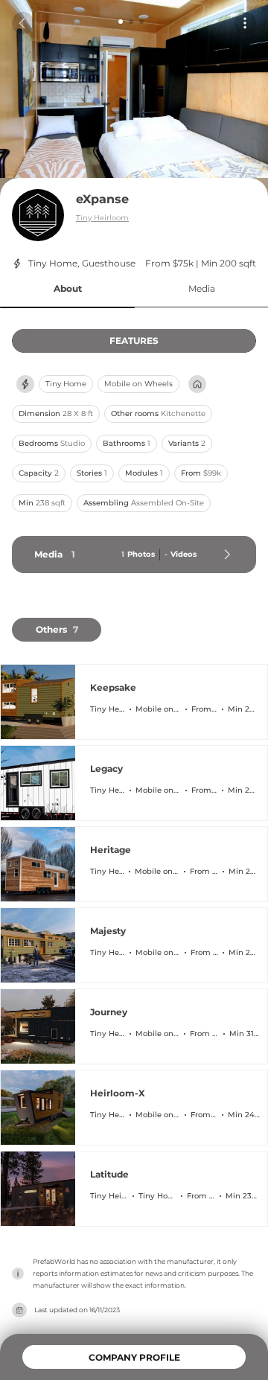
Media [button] (201, 288)
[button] (67, 289)
